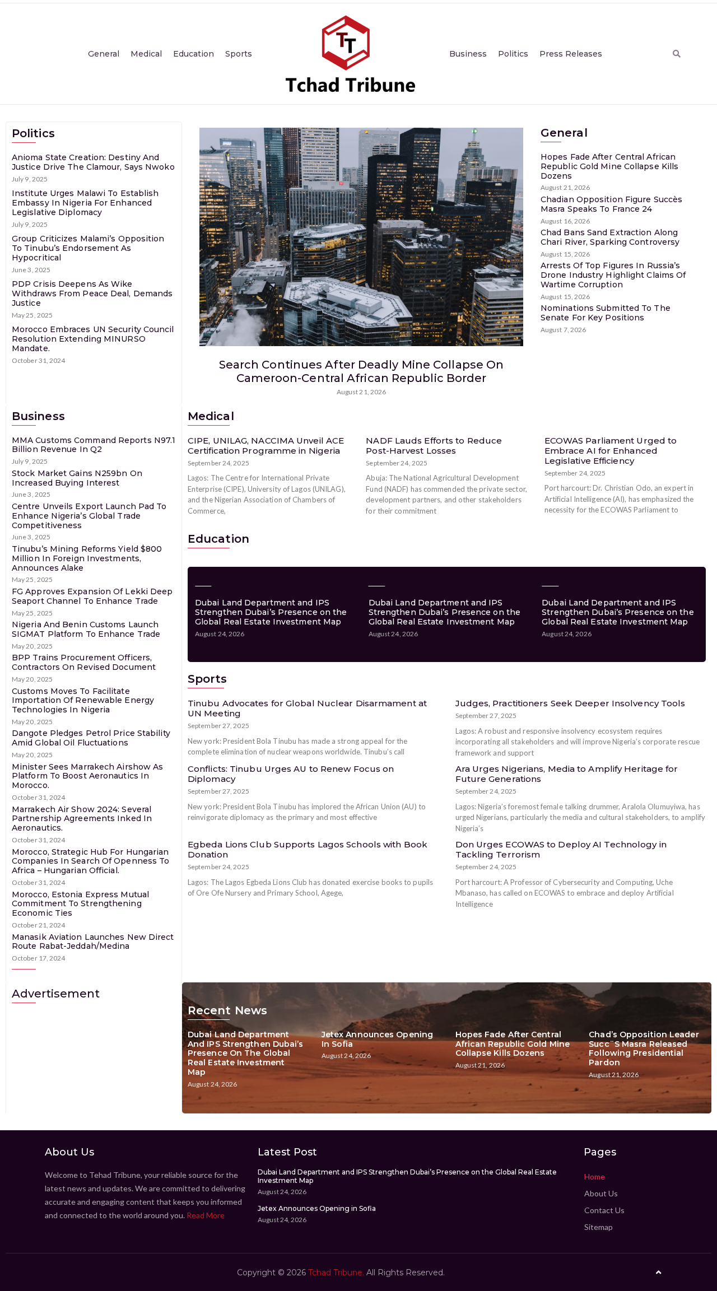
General (103, 54)
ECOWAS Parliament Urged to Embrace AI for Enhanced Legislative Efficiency (610, 450)
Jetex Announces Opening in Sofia (377, 1039)
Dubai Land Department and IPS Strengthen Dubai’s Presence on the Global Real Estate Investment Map (271, 612)
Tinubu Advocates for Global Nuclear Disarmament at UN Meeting (307, 708)
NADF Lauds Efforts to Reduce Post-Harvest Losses (434, 445)
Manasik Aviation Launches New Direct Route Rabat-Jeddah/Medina (93, 942)
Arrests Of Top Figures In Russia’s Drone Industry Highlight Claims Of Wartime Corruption (613, 275)
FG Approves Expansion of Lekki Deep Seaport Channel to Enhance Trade (92, 596)
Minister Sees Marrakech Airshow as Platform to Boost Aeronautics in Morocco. (87, 776)
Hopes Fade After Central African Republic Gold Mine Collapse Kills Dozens (609, 166)
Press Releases (570, 54)
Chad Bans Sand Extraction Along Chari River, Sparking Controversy (610, 237)
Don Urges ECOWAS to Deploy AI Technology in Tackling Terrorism (561, 849)
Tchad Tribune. (336, 1272)
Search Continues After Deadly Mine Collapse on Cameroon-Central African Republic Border (361, 371)
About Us (601, 1193)
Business (468, 54)
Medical (146, 54)
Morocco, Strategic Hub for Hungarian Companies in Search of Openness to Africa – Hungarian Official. (90, 861)
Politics (513, 54)
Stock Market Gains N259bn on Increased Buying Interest (77, 478)
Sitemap (598, 1227)
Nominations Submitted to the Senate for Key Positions (606, 313)
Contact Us (604, 1210)
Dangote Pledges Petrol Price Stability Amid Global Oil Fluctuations (91, 738)
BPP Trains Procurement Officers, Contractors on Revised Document (84, 662)
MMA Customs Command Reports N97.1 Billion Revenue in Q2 (93, 445)
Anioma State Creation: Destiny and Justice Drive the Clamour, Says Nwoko (93, 162)
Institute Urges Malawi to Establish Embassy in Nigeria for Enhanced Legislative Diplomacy (85, 202)
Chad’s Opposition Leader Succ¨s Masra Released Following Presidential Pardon (644, 1048)
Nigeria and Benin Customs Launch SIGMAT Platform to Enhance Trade (86, 629)
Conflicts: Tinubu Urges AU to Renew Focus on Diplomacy (291, 773)
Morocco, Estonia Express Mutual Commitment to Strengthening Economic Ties (80, 904)
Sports (238, 54)
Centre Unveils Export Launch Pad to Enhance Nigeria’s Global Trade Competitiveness (89, 515)
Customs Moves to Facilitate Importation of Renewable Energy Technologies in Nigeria (83, 700)
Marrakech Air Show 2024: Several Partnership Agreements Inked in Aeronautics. (82, 818)
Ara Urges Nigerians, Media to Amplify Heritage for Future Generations (566, 773)
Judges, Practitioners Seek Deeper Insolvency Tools (570, 703)
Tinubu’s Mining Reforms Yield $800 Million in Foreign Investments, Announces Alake (87, 558)
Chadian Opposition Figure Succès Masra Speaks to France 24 (611, 204)
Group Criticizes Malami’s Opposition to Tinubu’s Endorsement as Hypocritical (88, 248)
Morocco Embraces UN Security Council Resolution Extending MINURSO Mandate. (93, 338)
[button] (676, 53)
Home (594, 1176)
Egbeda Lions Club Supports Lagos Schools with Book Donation (307, 849)
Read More (206, 1215)
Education (193, 54)
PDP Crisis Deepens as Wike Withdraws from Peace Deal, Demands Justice (92, 293)
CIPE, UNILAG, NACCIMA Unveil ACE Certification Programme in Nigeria (266, 445)
